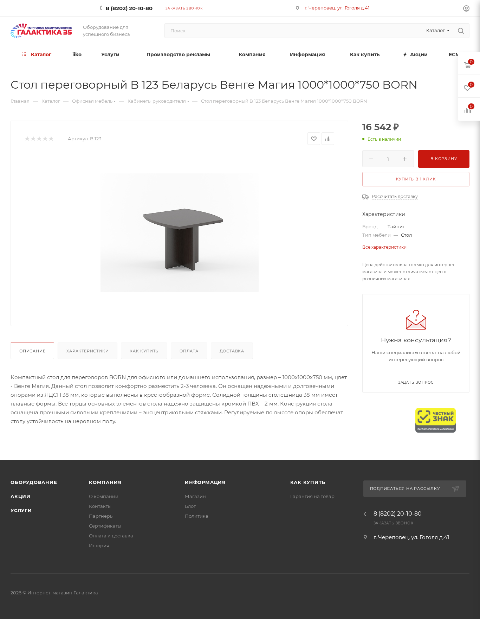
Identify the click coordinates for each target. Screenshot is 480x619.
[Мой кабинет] (466, 9)
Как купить (144, 351)
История (99, 545)
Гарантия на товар (312, 496)
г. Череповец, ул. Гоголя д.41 (337, 8)
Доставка (232, 351)
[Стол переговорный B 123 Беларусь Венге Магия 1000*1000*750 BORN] (179, 233)
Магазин (195, 496)
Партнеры (101, 516)
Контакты (100, 506)
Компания (105, 482)
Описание (32, 351)
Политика (196, 516)
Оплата (189, 351)
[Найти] (460, 30)
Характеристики (87, 351)
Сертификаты (105, 526)
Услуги (21, 510)
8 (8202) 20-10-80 (129, 8)
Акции (21, 496)
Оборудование (34, 482)
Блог (190, 506)
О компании (103, 496)
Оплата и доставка (111, 535)
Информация (205, 482)
